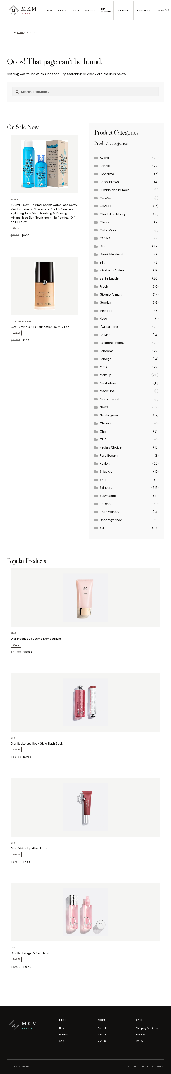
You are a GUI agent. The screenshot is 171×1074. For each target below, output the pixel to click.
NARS (104, 407)
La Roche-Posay (112, 343)
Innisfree (106, 310)
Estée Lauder (110, 278)
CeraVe (105, 198)
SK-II (103, 479)
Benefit (105, 166)
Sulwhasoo (108, 495)
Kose (103, 318)
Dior (103, 246)
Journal (102, 1034)
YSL (102, 528)
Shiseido (106, 471)
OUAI (103, 439)
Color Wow (108, 230)
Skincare (106, 487)
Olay (103, 431)
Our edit (102, 1028)
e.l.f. (102, 262)
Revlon (105, 463)
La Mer (105, 335)
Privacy (140, 1034)
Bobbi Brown (109, 182)
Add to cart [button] (18, 246)
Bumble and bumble (115, 190)
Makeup (63, 10)
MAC (103, 367)
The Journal (107, 10)
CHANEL (106, 206)
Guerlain (106, 302)
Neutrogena (109, 415)
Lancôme (107, 351)
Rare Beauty (109, 455)
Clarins (105, 222)
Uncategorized (111, 520)
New (50, 10)
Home (20, 32)
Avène (104, 157)
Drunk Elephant (111, 254)
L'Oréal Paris (109, 326)
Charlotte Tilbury (113, 214)
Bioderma (107, 174)
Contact (102, 1040)
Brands (90, 10)
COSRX (105, 238)
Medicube (107, 391)
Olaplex (105, 423)
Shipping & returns (147, 1028)
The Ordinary (110, 512)
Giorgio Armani (111, 294)
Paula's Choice (111, 447)
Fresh (104, 286)
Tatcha (105, 504)
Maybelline (108, 383)
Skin (76, 10)
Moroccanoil (109, 399)
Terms (139, 1040)
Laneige (105, 359)
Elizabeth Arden (112, 270)
